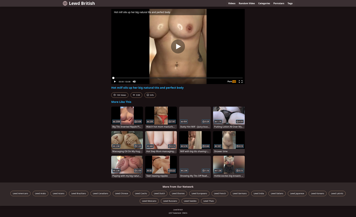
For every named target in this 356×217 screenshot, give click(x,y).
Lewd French (220, 193)
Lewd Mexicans (149, 201)
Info (151, 95)
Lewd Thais (208, 201)
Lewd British (82, 3)
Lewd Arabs (40, 193)
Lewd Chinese (121, 193)
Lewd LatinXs (337, 193)
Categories (264, 3)
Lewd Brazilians (78, 193)
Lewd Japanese (297, 193)
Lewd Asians (58, 193)
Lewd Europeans (199, 193)
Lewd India (259, 193)
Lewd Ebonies (178, 193)
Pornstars (278, 3)
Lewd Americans (20, 193)
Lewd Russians (170, 201)
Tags (290, 3)
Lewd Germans (240, 193)
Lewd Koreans (317, 193)
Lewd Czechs (141, 193)
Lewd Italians (277, 193)
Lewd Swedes (190, 201)
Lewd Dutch (159, 193)
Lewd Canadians (100, 193)
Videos (231, 3)
